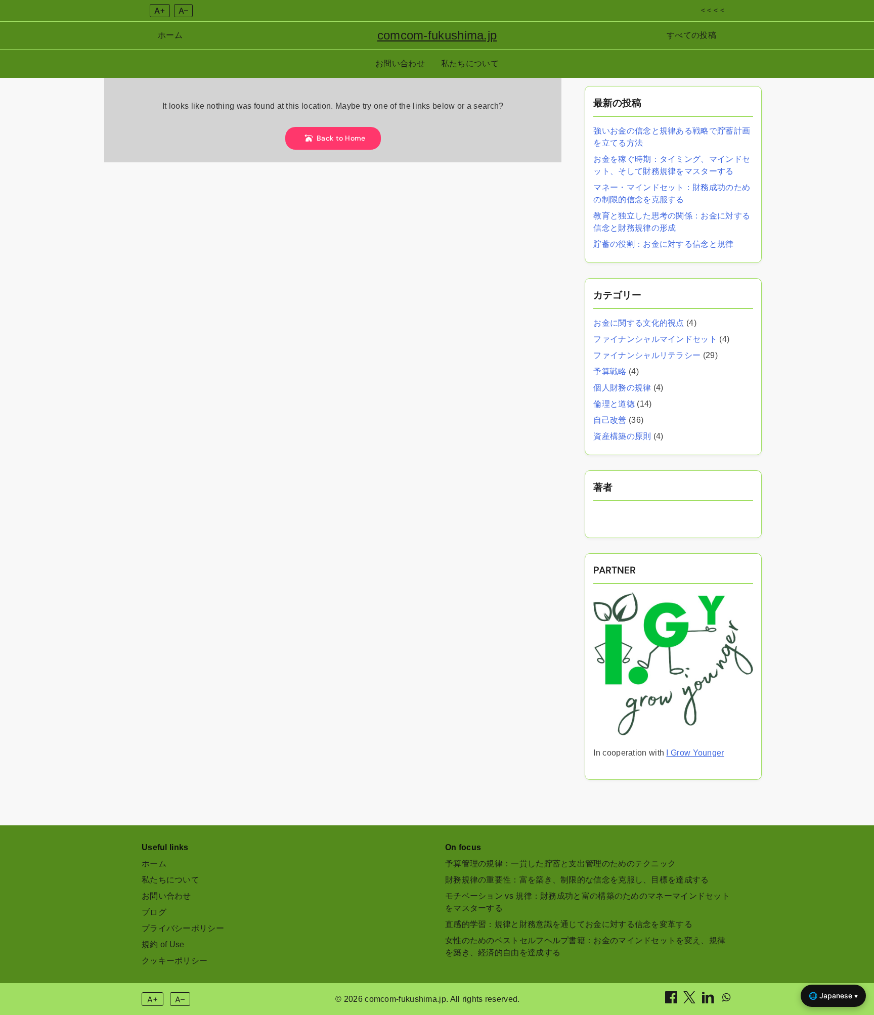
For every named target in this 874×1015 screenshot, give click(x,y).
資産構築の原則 (622, 436)
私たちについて (470, 63)
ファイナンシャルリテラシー (647, 355)
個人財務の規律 (622, 387)
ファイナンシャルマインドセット (655, 339)
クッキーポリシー (174, 960)
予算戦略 (609, 371)
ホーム (170, 35)
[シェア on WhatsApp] (726, 1000)
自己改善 (609, 420)
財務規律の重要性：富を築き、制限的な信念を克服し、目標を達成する (577, 879)
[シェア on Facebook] (672, 1000)
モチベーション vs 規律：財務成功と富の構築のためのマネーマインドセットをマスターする (587, 902)
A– (183, 11)
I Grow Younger (695, 752)
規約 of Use (163, 944)
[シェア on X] (690, 1000)
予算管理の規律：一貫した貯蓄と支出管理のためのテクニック (560, 863)
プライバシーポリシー (183, 928)
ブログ (154, 912)
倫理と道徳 (614, 404)
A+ (159, 11)
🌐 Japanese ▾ (833, 995)
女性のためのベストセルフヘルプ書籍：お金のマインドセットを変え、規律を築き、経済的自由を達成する (585, 946)
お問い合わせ (400, 63)
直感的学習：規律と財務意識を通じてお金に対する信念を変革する (568, 924)
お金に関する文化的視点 (638, 323)
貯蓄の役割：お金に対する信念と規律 (663, 244)
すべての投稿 (691, 35)
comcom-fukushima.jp (437, 35)
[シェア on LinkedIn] (709, 1000)
